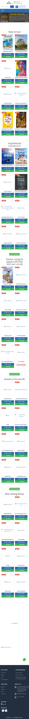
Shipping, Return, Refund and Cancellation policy (21, 678)
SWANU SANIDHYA (8, 243)
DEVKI (7, 424)
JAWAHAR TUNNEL (8, 284)
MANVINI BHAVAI (8, 398)
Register (3, 675)
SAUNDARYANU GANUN (21, 51)
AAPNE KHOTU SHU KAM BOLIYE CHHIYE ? (11, 129)
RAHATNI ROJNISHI (21, 591)
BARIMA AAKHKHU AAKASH (21, 77)
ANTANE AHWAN (8, 103)
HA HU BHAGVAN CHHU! (7, 450)
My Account (3, 672)
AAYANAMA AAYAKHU (8, 51)
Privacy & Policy (19, 672)
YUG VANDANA (7, 309)
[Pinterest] (6, 710)
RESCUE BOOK (21, 565)
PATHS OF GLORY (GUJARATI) (21, 424)
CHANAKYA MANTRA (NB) (21, 398)
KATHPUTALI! (8, 77)
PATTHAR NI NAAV (21, 335)
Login (2, 677)
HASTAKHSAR (21, 361)
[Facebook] (3, 710)
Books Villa (12, 717)
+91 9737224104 (20, 696)
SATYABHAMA (21, 539)
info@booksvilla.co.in (21, 693)
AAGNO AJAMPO (21, 450)
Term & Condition (19, 675)
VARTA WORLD (21, 217)
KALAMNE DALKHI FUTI (21, 284)
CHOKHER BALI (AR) (21, 476)
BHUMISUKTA (8, 476)
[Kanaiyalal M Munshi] (14, 647)
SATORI (8, 565)
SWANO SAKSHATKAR (21, 243)
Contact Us (3, 693)
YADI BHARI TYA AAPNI (21, 309)
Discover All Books (14, 254)
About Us (3, 687)
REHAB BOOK (8, 591)
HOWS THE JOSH (8, 191)
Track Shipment (4, 679)
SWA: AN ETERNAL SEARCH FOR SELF (10, 361)
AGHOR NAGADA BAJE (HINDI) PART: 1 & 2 (11, 539)
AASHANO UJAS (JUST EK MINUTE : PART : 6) (11, 165)
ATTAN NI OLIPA (7, 335)
